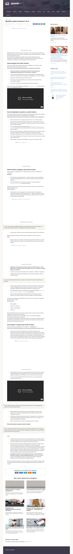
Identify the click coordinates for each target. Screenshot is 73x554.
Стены (48, 11)
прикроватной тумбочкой (15, 183)
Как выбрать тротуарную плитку (35, 527)
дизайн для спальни (33, 86)
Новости (8, 15)
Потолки (39, 11)
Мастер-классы (53, 42)
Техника (33, 11)
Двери (58, 11)
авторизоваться (28, 541)
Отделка (14, 11)
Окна (53, 11)
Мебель (20, 11)
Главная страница (8, 19)
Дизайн (21, 23)
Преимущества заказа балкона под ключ (14, 528)
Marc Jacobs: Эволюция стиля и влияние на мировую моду (61, 96)
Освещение (26, 11)
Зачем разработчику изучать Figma (36, 489)
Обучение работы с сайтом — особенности (13, 490)
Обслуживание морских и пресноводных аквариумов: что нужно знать (58, 84)
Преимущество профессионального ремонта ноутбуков (13, 509)
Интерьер (9, 11)
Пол (44, 11)
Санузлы (63, 11)
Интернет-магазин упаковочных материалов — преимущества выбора (35, 509)
